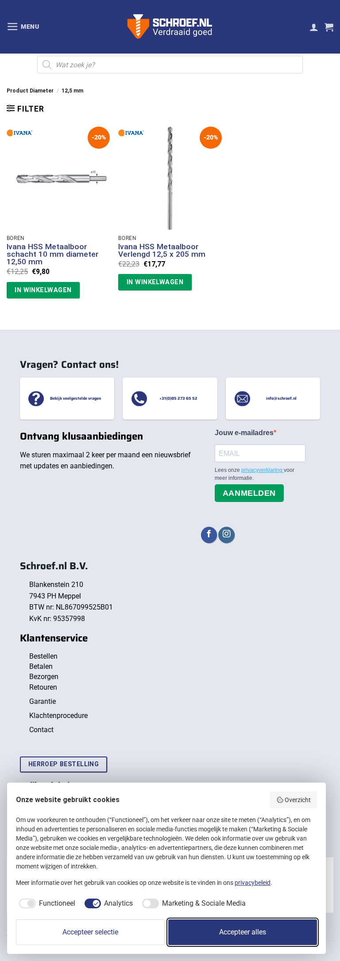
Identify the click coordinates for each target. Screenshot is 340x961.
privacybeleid (252, 882)
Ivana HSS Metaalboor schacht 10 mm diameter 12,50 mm (53, 254)
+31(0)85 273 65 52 (178, 398)
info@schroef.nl (281, 398)
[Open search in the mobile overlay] (170, 64)
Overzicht (298, 799)
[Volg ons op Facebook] (209, 535)
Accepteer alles (242, 932)
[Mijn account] (313, 27)
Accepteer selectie (90, 932)
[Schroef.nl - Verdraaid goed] (170, 27)
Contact (41, 730)
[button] (23, 26)
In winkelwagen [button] (43, 290)
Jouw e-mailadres (244, 432)
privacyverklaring (262, 470)
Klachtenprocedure (58, 715)
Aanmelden (249, 493)
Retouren (43, 687)
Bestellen (43, 656)
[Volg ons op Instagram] (226, 535)
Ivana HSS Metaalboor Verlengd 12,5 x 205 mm (161, 251)
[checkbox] (45, 903)
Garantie (42, 701)
